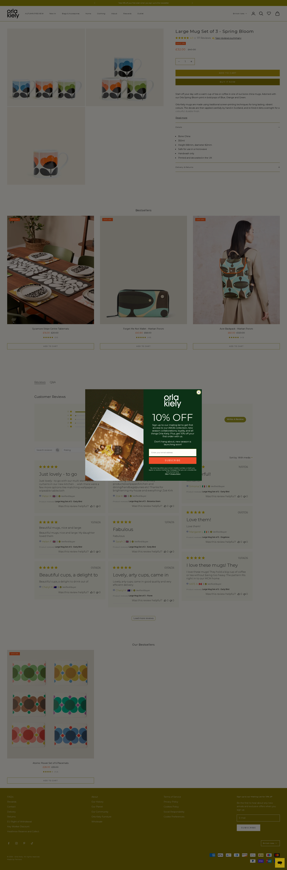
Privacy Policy (175, 474)
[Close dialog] (199, 392)
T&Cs (166, 474)
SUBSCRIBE (173, 460)
